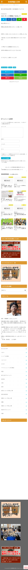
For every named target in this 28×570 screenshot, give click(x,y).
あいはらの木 (4, 67)
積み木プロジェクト (6, 409)
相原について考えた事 (6, 405)
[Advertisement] (14, 101)
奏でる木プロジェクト (6, 375)
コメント (3, 126)
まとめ (2, 363)
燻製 (2, 402)
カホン (10, 67)
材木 (2, 386)
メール (3, 144)
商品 (2, 371)
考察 (15, 67)
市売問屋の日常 (14, 2)
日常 (2, 382)
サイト (2, 149)
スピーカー (4, 360)
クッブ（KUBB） (5, 356)
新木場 (2, 379)
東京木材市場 (4, 394)
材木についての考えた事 (7, 390)
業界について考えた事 (6, 398)
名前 (2, 139)
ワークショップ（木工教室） (8, 367)
